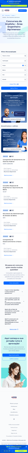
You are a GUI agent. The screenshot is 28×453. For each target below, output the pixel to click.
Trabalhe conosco (14, 415)
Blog (14, 409)
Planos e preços (14, 403)
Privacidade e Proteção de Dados (14, 436)
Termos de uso (14, 427)
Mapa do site (14, 433)
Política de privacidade (14, 424)
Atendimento (14, 412)
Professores (14, 406)
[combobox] (14, 61)
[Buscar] (25, 56)
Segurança (14, 430)
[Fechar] (26, 447)
